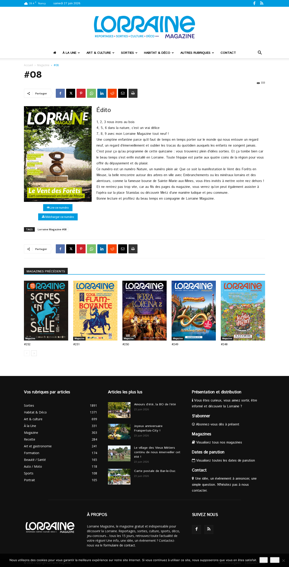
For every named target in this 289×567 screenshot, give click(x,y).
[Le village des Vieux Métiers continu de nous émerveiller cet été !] (119, 453)
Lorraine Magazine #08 (52, 229)
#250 (125, 344)
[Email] (122, 93)
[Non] (283, 560)
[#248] (243, 311)
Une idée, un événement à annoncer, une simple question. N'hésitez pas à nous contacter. (224, 484)
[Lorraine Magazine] (144, 27)
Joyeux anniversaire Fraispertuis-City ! (148, 428)
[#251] (95, 311)
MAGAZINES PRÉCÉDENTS (46, 271)
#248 (224, 344)
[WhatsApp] (91, 93)
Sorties (127, 53)
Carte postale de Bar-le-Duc (154, 471)
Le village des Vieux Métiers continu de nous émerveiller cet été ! (157, 452)
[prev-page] (27, 353)
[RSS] (261, 3)
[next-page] (34, 353)
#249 (175, 344)
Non (275, 560)
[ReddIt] (112, 93)
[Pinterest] (81, 93)
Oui (263, 560)
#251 (76, 344)
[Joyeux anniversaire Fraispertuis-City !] (119, 431)
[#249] (194, 311)
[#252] (46, 311)
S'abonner (201, 416)
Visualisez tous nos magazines (218, 442)
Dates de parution (208, 452)
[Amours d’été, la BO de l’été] (119, 410)
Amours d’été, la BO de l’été (155, 404)
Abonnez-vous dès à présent (217, 424)
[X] (70, 93)
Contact (228, 53)
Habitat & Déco (157, 53)
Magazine (43, 65)
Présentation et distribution (216, 392)
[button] (259, 53)
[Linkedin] (101, 93)
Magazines (201, 434)
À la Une (69, 53)
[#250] (144, 311)
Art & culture (98, 53)
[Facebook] (254, 3)
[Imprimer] (133, 93)
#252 (27, 344)
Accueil (28, 65)
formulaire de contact (119, 545)
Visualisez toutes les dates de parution (225, 460)
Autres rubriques (195, 53)
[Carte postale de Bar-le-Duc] (119, 477)
